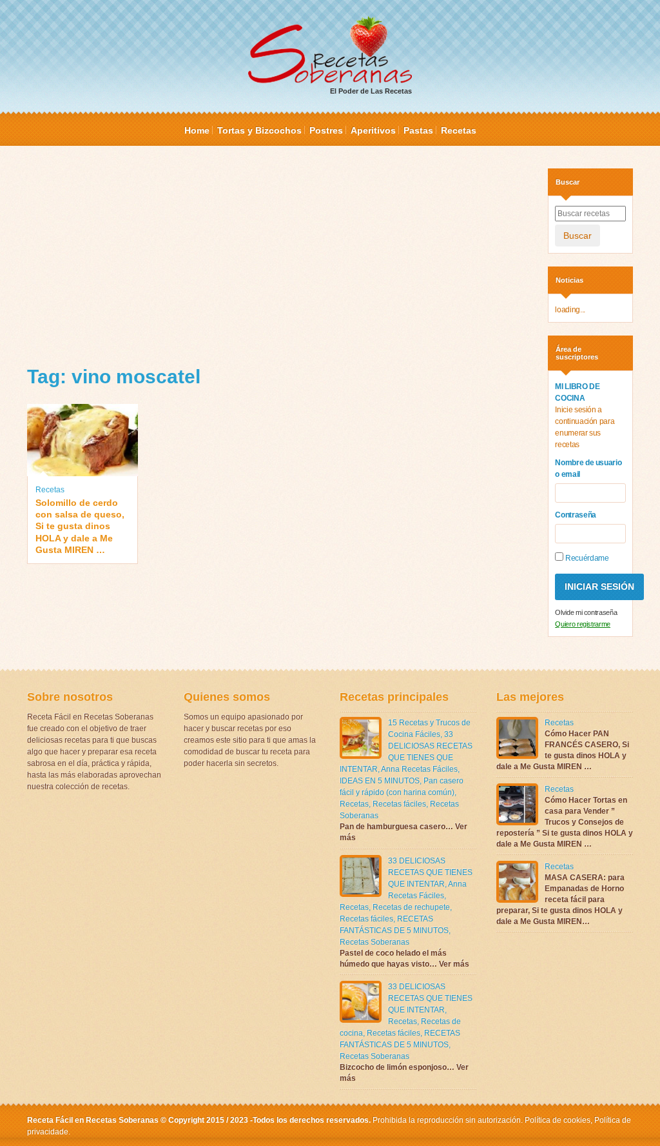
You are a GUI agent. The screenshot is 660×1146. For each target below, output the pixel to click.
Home (196, 130)
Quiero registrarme (582, 624)
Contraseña (575, 514)
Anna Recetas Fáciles (419, 769)
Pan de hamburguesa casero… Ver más (403, 832)
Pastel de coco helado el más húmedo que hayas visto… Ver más (404, 959)
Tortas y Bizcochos (259, 130)
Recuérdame (585, 558)
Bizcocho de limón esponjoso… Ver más (404, 1073)
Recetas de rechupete (411, 907)
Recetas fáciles (399, 804)
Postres (326, 130)
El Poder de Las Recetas (371, 91)
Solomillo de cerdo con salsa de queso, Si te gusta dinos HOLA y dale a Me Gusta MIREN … (79, 526)
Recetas (458, 130)
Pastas (418, 130)
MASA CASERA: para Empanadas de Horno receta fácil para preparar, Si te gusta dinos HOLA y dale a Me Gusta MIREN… (560, 899)
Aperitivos (373, 130)
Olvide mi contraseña (586, 612)
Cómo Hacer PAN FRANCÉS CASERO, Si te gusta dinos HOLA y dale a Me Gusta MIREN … (562, 749)
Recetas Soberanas (374, 942)
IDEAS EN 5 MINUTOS (380, 780)
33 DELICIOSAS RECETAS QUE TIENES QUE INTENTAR (430, 872)
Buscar (577, 235)
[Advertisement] (278, 258)
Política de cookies (557, 1120)
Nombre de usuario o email (588, 468)
